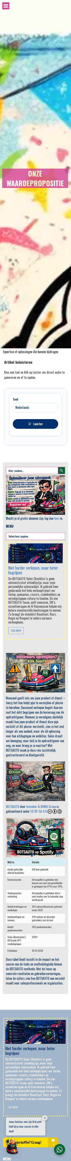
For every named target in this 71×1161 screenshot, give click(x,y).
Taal (15, 399)
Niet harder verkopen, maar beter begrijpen (33, 570)
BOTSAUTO (12, 806)
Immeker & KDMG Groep (41, 806)
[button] (12, 1146)
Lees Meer (16, 630)
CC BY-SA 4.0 (39, 811)
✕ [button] (45, 1118)
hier (56, 518)
